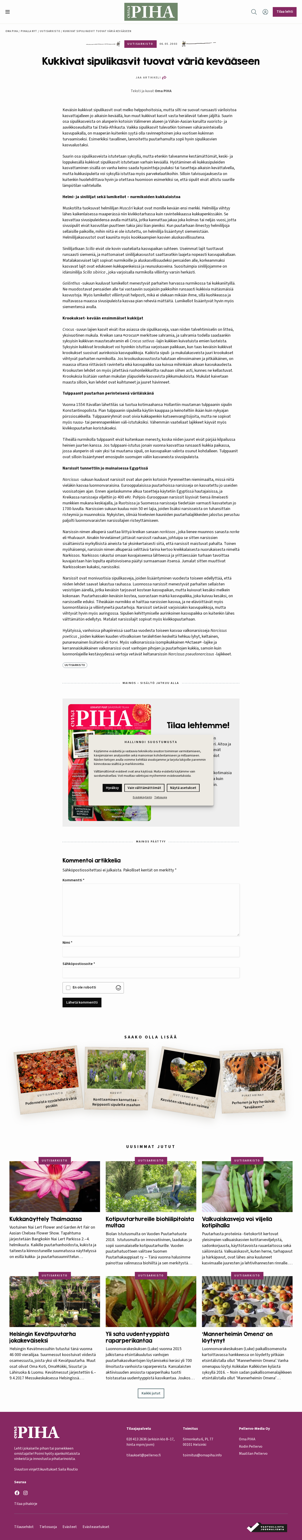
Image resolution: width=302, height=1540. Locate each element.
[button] (9, 11)
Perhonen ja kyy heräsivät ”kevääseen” (253, 1104)
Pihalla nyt (29, 31)
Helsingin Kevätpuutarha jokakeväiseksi (42, 1337)
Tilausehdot (24, 1526)
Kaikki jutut (151, 1393)
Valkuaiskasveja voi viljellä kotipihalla (237, 1222)
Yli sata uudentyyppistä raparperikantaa (137, 1337)
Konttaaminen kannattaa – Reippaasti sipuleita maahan (116, 1102)
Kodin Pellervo (250, 1446)
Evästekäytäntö (142, 797)
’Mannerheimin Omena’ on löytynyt (237, 1337)
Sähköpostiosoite (79, 963)
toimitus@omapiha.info (202, 1455)
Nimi (67, 942)
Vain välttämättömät (144, 787)
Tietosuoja (160, 797)
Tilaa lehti (285, 11)
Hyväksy (112, 787)
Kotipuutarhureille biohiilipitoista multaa (150, 1222)
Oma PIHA (163, 91)
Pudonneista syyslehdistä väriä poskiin (51, 1102)
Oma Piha (11, 31)
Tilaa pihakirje (25, 1503)
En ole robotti (84, 987)
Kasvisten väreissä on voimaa (185, 1103)
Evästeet (70, 1526)
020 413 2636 (136, 1439)
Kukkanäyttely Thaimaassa (45, 1219)
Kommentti (73, 880)
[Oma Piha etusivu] (150, 12)
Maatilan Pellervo (253, 1453)
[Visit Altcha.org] (118, 987)
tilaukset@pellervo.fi (143, 1455)
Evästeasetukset (96, 1526)
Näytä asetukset (183, 787)
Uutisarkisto (50, 31)
